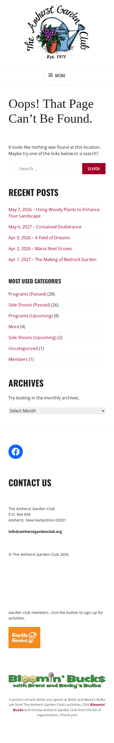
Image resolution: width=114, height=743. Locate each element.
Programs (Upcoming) (30, 316)
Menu (60, 75)
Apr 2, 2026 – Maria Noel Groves (40, 248)
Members (18, 359)
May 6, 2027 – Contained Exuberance (44, 227)
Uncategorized (23, 348)
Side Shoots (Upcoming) (32, 337)
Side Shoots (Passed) (29, 305)
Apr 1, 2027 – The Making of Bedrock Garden (52, 259)
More (13, 327)
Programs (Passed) (27, 294)
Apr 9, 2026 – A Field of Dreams (39, 238)
